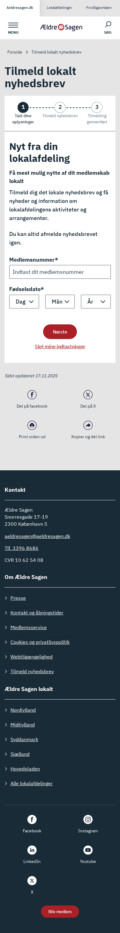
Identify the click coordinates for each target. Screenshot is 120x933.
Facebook (32, 831)
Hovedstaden (25, 769)
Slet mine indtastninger (60, 346)
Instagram (88, 831)
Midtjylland (22, 725)
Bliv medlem (60, 911)
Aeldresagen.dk (19, 7)
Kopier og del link (88, 436)
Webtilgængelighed (31, 657)
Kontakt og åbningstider (36, 613)
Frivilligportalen (99, 7)
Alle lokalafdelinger (31, 783)
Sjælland (20, 754)
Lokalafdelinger (59, 7)
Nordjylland (23, 710)
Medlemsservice (28, 627)
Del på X (88, 406)
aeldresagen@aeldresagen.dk (37, 536)
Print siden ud (32, 436)
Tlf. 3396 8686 (21, 548)
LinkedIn (32, 861)
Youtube (88, 861)
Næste (60, 332)
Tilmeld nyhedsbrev (32, 671)
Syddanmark (24, 739)
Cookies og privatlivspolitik (40, 642)
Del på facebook (32, 406)
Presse (18, 598)
